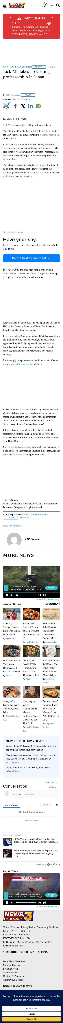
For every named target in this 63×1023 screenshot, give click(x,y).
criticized (7, 273)
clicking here (12, 762)
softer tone (49, 343)
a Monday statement (49, 135)
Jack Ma (7, 125)
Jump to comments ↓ (13, 525)
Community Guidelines (48, 927)
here (17, 771)
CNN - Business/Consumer (36, 514)
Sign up (55, 782)
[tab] (11, 805)
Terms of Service (11, 927)
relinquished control (16, 447)
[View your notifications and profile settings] (57, 805)
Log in (47, 782)
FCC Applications (25, 942)
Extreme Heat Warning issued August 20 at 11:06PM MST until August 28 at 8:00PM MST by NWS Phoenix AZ (31, 31)
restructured (17, 454)
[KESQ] (20, 5)
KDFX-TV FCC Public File (16, 938)
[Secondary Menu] (7, 5)
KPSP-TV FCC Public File (16, 934)
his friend (45, 434)
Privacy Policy (28, 927)
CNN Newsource (13, 95)
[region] (31, 824)
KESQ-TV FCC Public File (16, 931)
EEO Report (9, 942)
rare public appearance (21, 364)
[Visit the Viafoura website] (53, 864)
